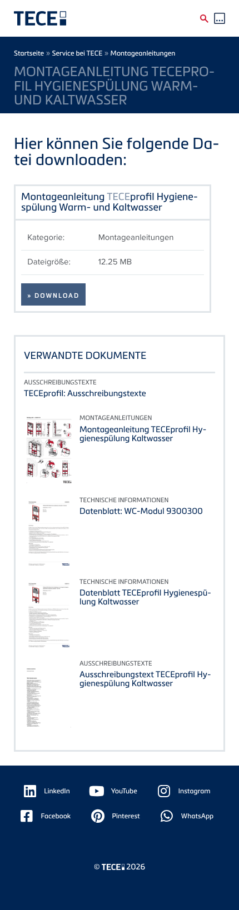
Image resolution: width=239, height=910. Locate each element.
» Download (53, 295)
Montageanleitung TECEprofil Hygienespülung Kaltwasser (142, 434)
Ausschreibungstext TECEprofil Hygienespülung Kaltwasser (145, 679)
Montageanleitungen (143, 53)
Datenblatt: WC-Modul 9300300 (141, 511)
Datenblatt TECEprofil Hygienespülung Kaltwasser (145, 597)
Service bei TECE (77, 53)
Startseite (29, 53)
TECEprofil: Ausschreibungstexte (85, 393)
